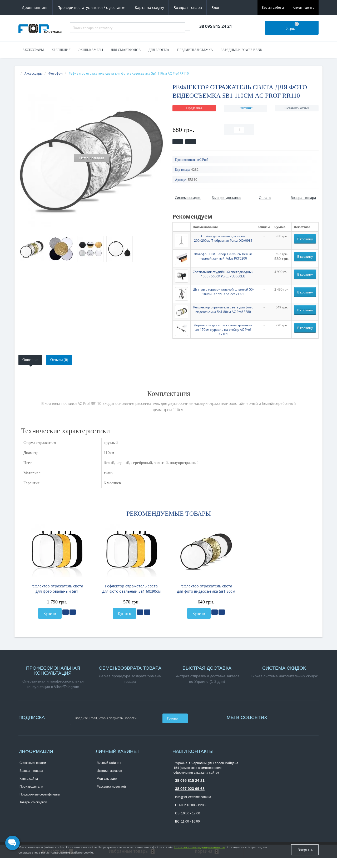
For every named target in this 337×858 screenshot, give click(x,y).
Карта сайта (28, 779)
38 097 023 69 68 (190, 789)
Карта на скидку (149, 7)
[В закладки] (65, 612)
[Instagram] (279, 717)
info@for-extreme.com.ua (193, 797)
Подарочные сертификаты (39, 794)
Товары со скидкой (33, 802)
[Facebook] (276, 717)
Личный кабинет (109, 763)
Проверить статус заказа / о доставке (91, 7)
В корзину (305, 239)
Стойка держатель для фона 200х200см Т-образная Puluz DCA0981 (223, 238)
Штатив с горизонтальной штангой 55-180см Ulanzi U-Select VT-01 (223, 291)
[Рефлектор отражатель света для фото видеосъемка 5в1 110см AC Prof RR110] (32, 249)
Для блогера (158, 50)
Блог (215, 7)
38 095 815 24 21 (190, 780)
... (271, 50)
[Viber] (184, 830)
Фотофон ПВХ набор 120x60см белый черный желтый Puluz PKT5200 (223, 256)
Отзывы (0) (59, 360)
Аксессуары (33, 50)
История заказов (109, 771)
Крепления (61, 50)
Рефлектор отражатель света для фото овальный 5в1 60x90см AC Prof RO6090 (131, 588)
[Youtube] (281, 717)
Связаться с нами (32, 763)
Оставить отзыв (297, 108)
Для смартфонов (126, 50)
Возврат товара (188, 7)
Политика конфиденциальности (199, 847)
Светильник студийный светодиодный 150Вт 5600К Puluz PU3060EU (223, 274)
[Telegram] (176, 829)
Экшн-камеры (90, 50)
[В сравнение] (73, 612)
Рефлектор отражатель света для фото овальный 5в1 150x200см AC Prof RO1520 (57, 588)
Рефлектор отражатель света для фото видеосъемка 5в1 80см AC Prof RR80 (223, 309)
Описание (30, 360)
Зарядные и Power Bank (241, 50)
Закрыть (305, 849)
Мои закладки (107, 779)
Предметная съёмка (195, 50)
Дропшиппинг (35, 7)
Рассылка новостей (111, 786)
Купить (49, 613)
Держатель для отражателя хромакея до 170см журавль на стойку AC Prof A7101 (223, 329)
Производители (31, 786)
